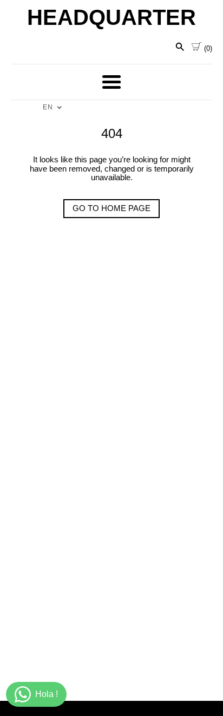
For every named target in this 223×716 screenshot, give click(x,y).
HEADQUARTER (111, 17)
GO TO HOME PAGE (111, 208)
